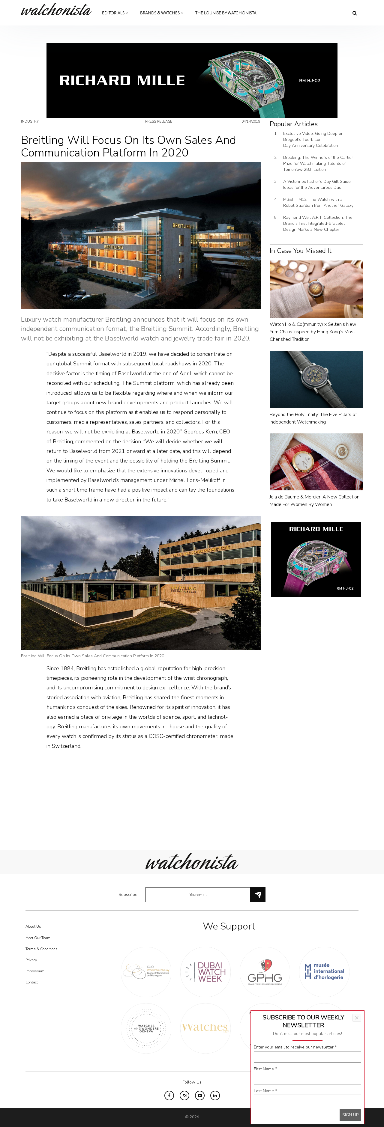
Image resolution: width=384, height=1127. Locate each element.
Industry (30, 121)
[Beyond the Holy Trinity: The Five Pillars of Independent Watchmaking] (316, 379)
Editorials (113, 13)
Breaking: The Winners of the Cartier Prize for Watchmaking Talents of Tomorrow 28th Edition (318, 163)
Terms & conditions (42, 949)
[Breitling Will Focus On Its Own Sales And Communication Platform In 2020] (141, 235)
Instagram (184, 1095)
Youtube (200, 1095)
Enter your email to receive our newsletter (295, 1047)
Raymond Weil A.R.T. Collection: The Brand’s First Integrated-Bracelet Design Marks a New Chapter (317, 223)
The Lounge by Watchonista (225, 13)
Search (354, 13)
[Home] (58, 9)
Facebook (169, 1095)
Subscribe (127, 894)
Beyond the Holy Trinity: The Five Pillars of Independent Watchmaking (313, 418)
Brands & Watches (160, 13)
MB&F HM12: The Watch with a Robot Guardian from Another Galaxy (318, 202)
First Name (265, 1069)
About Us (33, 926)
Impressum (35, 971)
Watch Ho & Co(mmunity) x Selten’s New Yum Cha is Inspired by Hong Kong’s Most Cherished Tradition (313, 332)
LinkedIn (215, 1095)
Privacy (31, 960)
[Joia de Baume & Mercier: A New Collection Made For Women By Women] (316, 461)
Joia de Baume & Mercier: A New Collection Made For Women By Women (314, 501)
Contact (32, 982)
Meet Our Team (38, 937)
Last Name (265, 1091)
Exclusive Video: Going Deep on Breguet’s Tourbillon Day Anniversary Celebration (313, 139)
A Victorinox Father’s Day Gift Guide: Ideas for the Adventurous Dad (317, 184)
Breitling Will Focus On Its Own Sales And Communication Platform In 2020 (92, 656)
